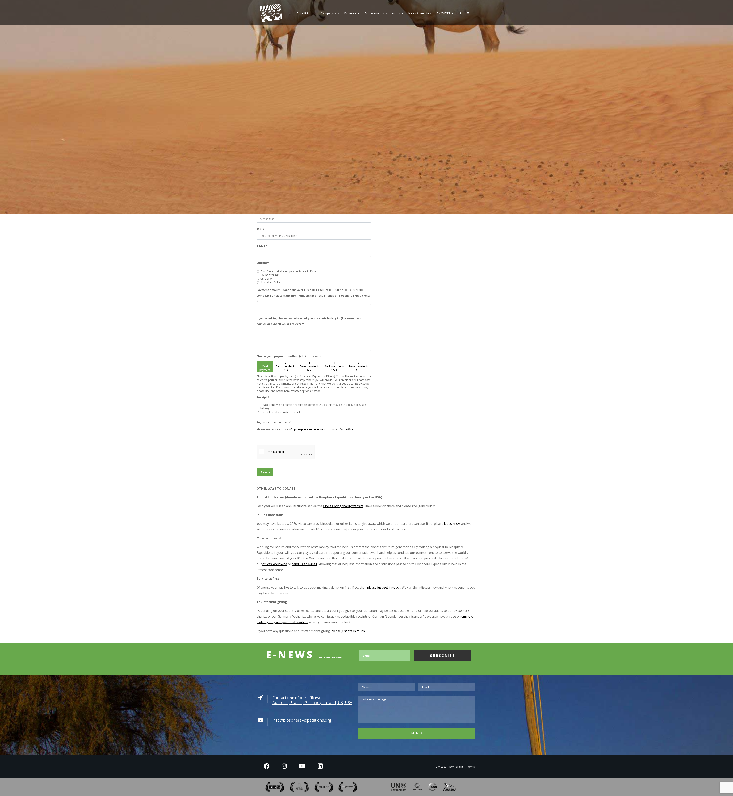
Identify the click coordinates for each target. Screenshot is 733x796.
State (260, 228)
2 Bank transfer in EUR (285, 366)
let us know (452, 524)
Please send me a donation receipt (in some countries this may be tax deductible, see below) (313, 406)
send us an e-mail (304, 564)
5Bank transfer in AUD (359, 366)
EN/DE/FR (444, 13)
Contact (441, 766)
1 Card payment (264, 366)
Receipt (263, 397)
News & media (418, 13)
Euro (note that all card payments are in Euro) (288, 271)
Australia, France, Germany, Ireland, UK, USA (312, 702)
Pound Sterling (269, 275)
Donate (265, 472)
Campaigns (328, 13)
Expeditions (305, 13)
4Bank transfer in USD (334, 366)
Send (417, 733)
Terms (471, 766)
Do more (350, 13)
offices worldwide (274, 564)
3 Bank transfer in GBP (310, 366)
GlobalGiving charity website (343, 506)
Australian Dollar (270, 282)
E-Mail (262, 245)
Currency (264, 263)
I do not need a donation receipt (280, 412)
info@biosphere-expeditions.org (308, 429)
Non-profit (456, 766)
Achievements (374, 13)
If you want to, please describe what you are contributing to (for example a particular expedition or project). (309, 321)
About (396, 13)
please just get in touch (383, 587)
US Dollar (266, 278)
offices (350, 429)
